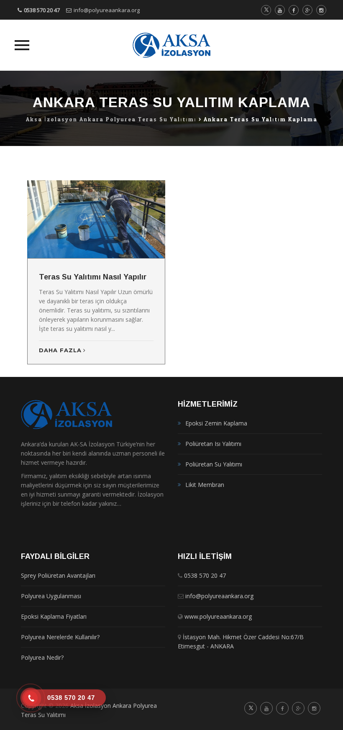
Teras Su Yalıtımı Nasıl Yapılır (92, 277)
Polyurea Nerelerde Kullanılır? (60, 637)
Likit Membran (204, 485)
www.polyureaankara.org (218, 616)
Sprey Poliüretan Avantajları (58, 575)
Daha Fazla (60, 350)
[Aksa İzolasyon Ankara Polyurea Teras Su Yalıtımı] (172, 45)
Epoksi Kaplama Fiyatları (54, 616)
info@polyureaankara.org (107, 10)
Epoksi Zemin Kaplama (216, 423)
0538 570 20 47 (42, 10)
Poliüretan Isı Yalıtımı (213, 444)
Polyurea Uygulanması (51, 596)
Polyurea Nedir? (42, 657)
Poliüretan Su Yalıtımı (213, 464)
